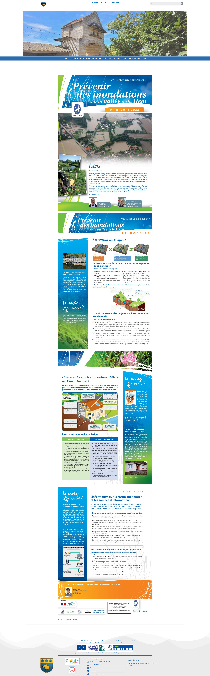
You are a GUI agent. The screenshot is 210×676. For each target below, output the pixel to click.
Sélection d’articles (134, 58)
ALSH (88, 58)
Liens (118, 58)
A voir (124, 58)
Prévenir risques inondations (67, 619)
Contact (144, 58)
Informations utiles (109, 58)
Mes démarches (96, 58)
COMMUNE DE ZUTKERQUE (105, 2)
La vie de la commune (77, 58)
